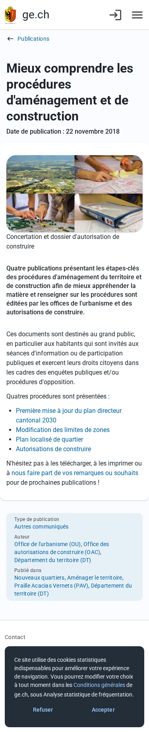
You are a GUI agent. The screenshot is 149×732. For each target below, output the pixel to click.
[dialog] (74, 686)
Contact (15, 637)
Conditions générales (99, 685)
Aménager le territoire (94, 577)
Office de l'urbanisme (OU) (47, 544)
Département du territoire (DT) (52, 560)
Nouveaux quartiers (39, 577)
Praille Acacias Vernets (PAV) (51, 585)
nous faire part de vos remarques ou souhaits (74, 473)
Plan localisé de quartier (49, 439)
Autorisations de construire (53, 449)
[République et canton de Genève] (10, 15)
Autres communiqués (41, 526)
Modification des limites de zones (63, 430)
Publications (33, 39)
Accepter (103, 709)
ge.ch (35, 14)
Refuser (43, 709)
